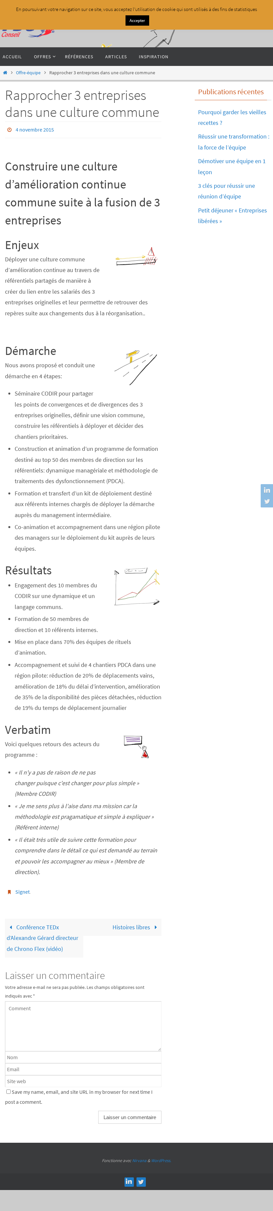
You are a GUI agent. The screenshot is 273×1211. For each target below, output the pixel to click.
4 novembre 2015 (35, 129)
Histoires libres (132, 923)
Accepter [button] (137, 20)
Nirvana (139, 1157)
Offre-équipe (28, 73)
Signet (22, 889)
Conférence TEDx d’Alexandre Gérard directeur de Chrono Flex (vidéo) (42, 934)
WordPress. (161, 1157)
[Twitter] (266, 501)
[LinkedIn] (266, 490)
